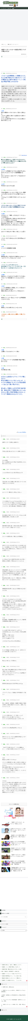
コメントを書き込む (14, 804)
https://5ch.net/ (24, 155)
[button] (25, 917)
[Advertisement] (14, 25)
